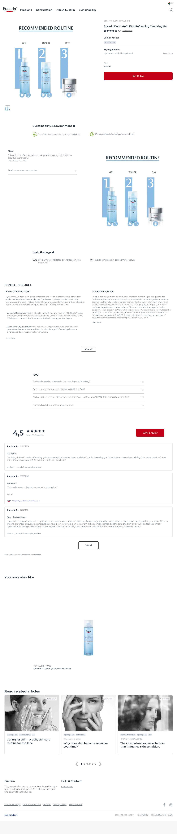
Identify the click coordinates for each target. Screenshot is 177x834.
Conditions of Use (32, 804)
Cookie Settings (12, 804)
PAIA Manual (75, 804)
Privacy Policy (60, 804)
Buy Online (138, 76)
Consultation (44, 9)
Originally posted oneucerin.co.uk (26, 501)
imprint (47, 804)
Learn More (168, 53)
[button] (42, 170)
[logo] (10, 10)
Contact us (67, 786)
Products (26, 9)
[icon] (164, 805)
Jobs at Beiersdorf (124, 815)
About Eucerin (66, 9)
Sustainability (87, 9)
